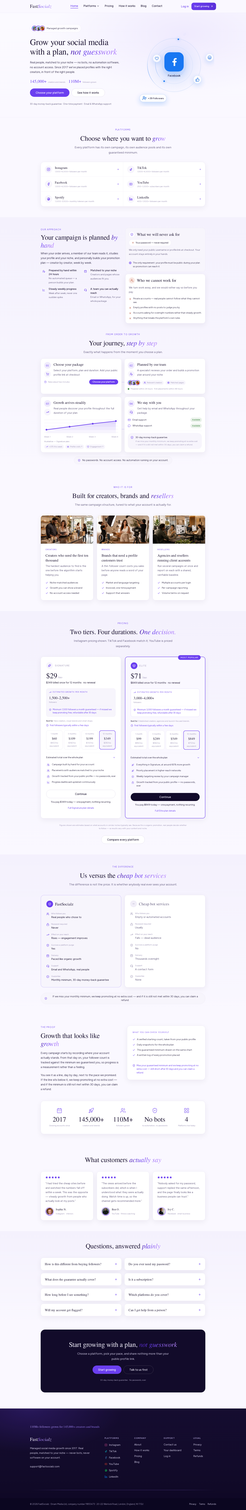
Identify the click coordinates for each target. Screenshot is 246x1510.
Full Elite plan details (165, 810)
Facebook (114, 1457)
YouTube (114, 1464)
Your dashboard (172, 1450)
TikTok (112, 1451)
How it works (127, 6)
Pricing (109, 6)
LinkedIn (113, 1476)
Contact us (170, 1444)
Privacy (197, 1444)
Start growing (201, 6)
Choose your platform (50, 92)
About (137, 1444)
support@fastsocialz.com (45, 1466)
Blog (143, 6)
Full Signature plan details (81, 808)
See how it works (88, 92)
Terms (196, 1450)
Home (74, 6)
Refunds (198, 1456)
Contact (157, 6)
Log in (185, 6)
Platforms (90, 6)
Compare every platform (123, 839)
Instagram (114, 1444)
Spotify (113, 1470)
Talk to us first (138, 1369)
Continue (81, 794)
